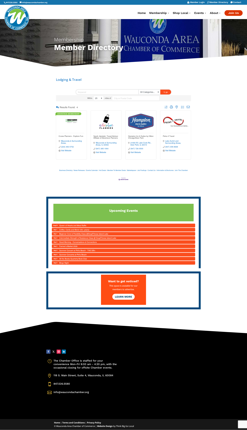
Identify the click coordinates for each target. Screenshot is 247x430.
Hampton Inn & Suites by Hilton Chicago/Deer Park (140, 137)
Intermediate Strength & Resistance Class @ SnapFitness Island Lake (87, 238)
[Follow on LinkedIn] (64, 352)
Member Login (197, 2)
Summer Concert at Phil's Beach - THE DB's (77, 250)
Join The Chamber (181, 170)
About (214, 13)
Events (199, 13)
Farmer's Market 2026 (68, 246)
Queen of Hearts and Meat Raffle (72, 225)
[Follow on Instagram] (59, 352)
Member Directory (219, 2)
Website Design (105, 426)
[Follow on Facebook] (48, 352)
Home (142, 13)
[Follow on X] (53, 352)
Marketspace (131, 170)
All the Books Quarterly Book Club (73, 258)
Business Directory (65, 170)
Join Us (233, 13)
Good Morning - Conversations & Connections (78, 242)
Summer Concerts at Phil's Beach (73, 254)
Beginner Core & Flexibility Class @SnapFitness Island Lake (83, 234)
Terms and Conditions (73, 422)
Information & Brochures (165, 170)
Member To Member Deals (116, 170)
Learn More (123, 296)
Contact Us (151, 170)
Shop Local (180, 13)
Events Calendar (92, 170)
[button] (57, 107)
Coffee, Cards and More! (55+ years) (74, 229)
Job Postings (141, 170)
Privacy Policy (94, 422)
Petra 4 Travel (168, 136)
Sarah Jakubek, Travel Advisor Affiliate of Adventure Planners (105, 137)
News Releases (79, 170)
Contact (237, 2)
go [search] (167, 92)
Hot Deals (102, 170)
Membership (158, 13)
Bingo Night (64, 263)
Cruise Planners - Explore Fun (71, 136)
